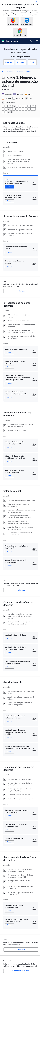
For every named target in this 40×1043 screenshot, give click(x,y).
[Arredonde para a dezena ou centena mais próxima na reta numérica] (23, 109)
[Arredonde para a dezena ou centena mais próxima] (20, 109)
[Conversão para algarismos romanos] (11, 106)
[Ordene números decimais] (34, 109)
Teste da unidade (8, 961)
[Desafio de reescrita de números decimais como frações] (6, 112)
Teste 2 (5, 580)
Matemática (9, 72)
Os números (10, 142)
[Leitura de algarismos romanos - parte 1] (8, 106)
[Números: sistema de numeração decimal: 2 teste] (8, 109)
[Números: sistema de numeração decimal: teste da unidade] (11, 112)
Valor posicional (12, 491)
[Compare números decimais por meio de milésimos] (28, 109)
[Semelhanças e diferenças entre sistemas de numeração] (3, 106)
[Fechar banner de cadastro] (36, 48)
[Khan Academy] (10, 41)
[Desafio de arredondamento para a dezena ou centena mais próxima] (26, 109)
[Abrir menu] (37, 41)
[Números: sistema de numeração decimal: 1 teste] (14, 106)
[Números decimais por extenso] (17, 106)
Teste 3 (5, 939)
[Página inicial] (2, 72)
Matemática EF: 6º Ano (23, 72)
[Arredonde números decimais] (11, 109)
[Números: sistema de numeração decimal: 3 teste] (8, 112)
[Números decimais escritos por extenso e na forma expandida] (26, 106)
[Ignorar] (36, 1)
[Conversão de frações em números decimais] (3, 112)
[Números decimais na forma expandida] (20, 106)
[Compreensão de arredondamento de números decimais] (17, 109)
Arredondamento (12, 682)
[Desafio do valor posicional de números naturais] (6, 109)
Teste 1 (5, 281)
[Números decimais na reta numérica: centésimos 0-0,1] (31, 106)
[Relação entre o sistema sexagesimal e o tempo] (6, 106)
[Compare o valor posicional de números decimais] (31, 109)
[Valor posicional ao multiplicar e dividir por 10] (3, 109)
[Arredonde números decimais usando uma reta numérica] (14, 109)
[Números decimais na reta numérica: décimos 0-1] (28, 106)
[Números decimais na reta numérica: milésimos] (34, 106)
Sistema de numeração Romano (20, 216)
